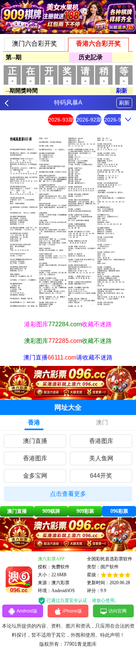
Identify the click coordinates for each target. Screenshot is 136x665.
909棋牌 (51, 511)
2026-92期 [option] (89, 120)
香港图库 (101, 441)
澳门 (102, 422)
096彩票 (119, 511)
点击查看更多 (68, 494)
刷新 (124, 103)
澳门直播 (35, 441)
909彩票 (85, 511)
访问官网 (117, 611)
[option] (68, 222)
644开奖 (101, 475)
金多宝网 (35, 475)
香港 (34, 422)
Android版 (27, 611)
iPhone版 (72, 611)
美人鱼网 (101, 458)
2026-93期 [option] (61, 120)
